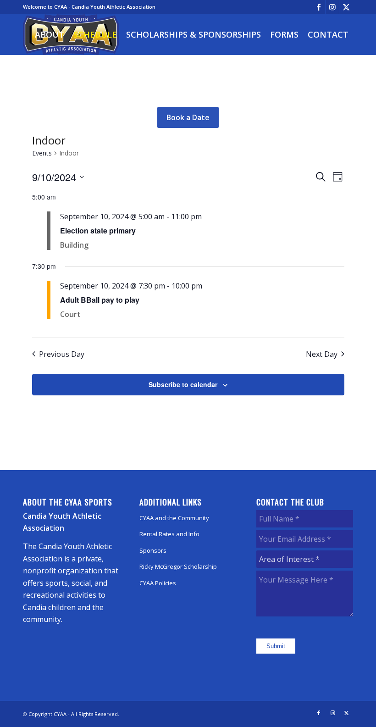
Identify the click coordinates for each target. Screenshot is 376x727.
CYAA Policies (157, 583)
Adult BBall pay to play (99, 299)
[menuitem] (49, 34)
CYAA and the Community (174, 518)
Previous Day (61, 354)
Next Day (321, 354)
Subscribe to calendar (183, 384)
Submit (275, 646)
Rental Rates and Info (169, 534)
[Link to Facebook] (318, 7)
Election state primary (98, 230)
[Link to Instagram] (332, 7)
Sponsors (152, 550)
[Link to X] (346, 7)
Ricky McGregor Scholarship (178, 566)
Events (42, 153)
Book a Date (188, 117)
